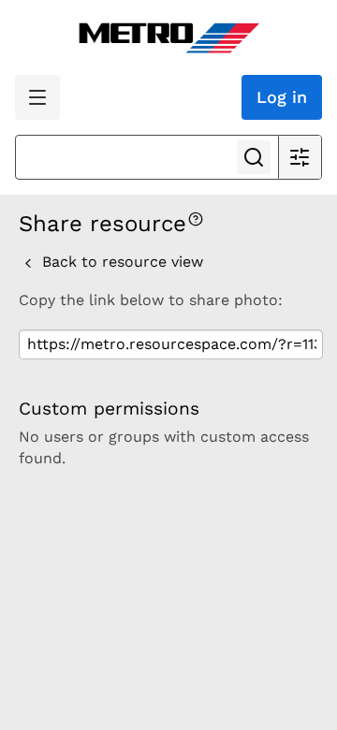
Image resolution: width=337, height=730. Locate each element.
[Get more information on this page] (195, 217)
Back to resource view (120, 261)
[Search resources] (254, 157)
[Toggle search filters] (299, 157)
